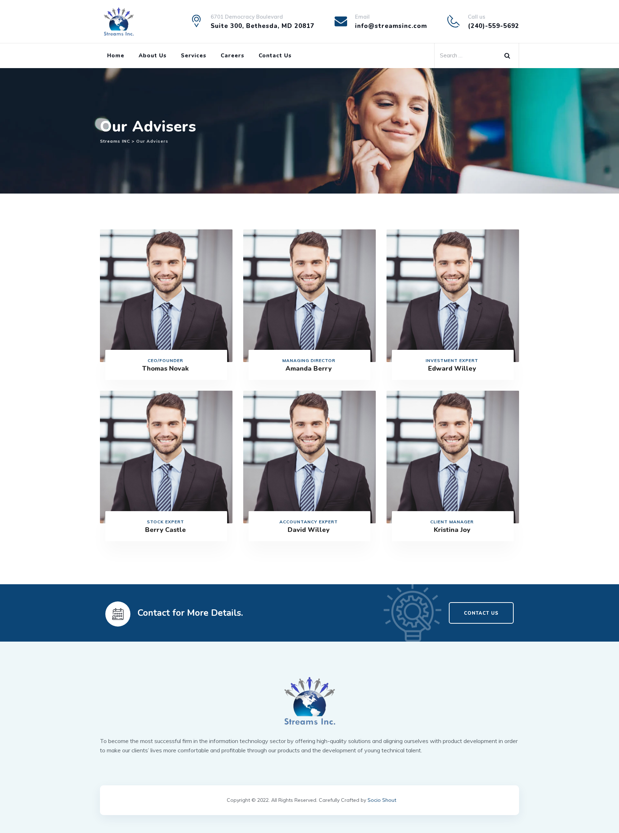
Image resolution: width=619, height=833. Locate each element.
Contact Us (275, 55)
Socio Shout (382, 800)
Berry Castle (165, 529)
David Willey (309, 529)
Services (193, 55)
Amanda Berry (308, 368)
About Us (153, 55)
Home (115, 55)
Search (510, 54)
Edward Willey (452, 368)
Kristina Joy (452, 529)
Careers (232, 55)
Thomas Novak (165, 368)
